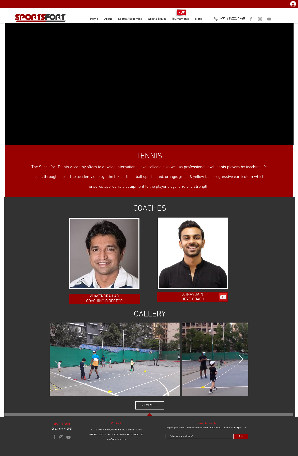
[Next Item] (241, 359)
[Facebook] (250, 19)
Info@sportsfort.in (116, 439)
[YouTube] (269, 19)
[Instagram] (260, 19)
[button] (130, 19)
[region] (106, 256)
